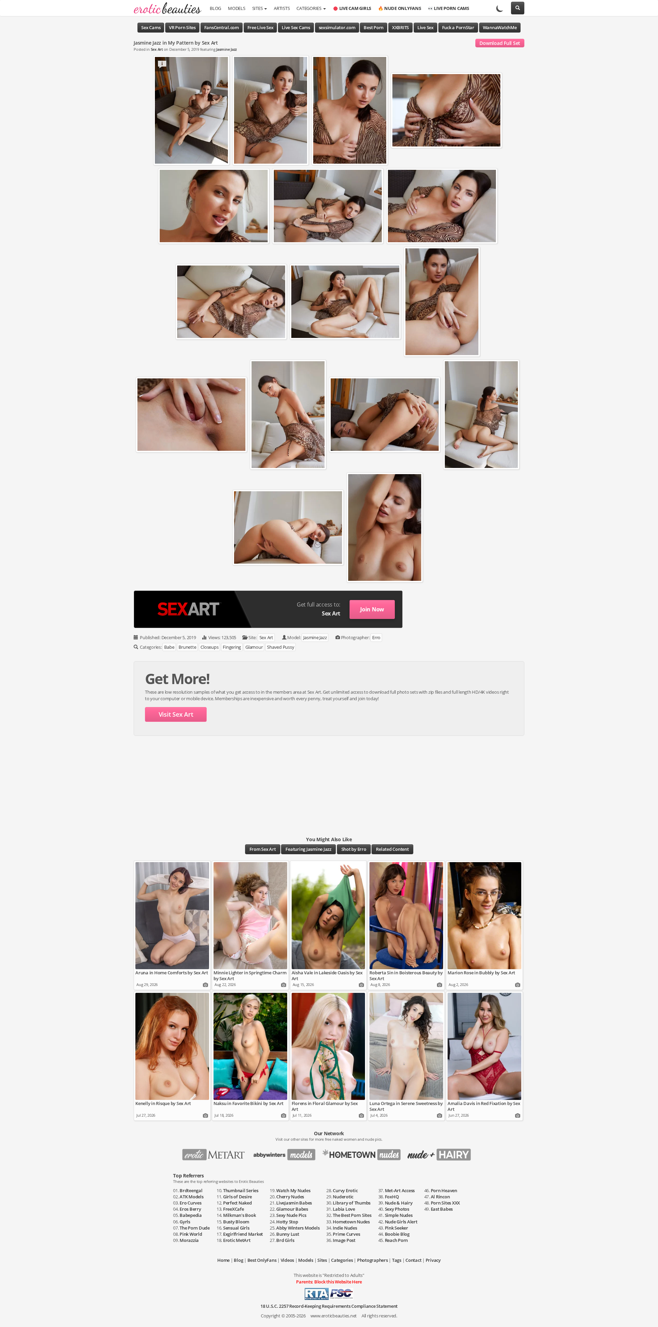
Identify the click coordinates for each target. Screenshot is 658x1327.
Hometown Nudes (351, 1222)
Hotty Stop (287, 1222)
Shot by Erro (353, 849)
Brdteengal (191, 1190)
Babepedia (191, 1215)
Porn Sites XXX (445, 1203)
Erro (376, 637)
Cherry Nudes (290, 1197)
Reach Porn (396, 1240)
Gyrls (185, 1222)
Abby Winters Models (297, 1228)
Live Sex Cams (296, 27)
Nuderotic (343, 1197)
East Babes (442, 1209)
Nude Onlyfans (399, 8)
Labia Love (344, 1209)
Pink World (191, 1234)
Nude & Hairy (399, 1203)
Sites (258, 8)
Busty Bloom (236, 1222)
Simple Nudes (399, 1215)
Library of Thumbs (351, 1203)
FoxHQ (392, 1197)
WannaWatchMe (500, 27)
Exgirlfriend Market (243, 1234)
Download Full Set (499, 43)
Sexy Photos (397, 1209)
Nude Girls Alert (401, 1222)
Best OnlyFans (262, 1260)
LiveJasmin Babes (294, 1203)
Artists (282, 8)
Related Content (392, 849)
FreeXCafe (233, 1209)
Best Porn (373, 27)
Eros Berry (190, 1209)
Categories (309, 8)
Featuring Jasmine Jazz (308, 849)
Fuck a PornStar (458, 27)
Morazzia (189, 1240)
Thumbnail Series (240, 1190)
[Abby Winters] (286, 1152)
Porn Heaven (444, 1190)
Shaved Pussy (280, 647)
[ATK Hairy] (441, 1152)
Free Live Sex (260, 27)
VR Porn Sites (182, 27)
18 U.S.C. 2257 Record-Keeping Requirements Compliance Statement (329, 1306)
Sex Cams (150, 27)
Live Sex (425, 27)
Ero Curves (191, 1203)
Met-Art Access (400, 1190)
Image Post (344, 1240)
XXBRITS (400, 27)
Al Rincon (440, 1197)
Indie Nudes (345, 1228)
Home (223, 1260)
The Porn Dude (195, 1228)
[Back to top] (646, 1315)
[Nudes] (165, 8)
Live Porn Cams (448, 8)
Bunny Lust (287, 1234)
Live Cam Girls (355, 8)
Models (236, 8)
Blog (215, 8)
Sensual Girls (236, 1228)
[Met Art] (216, 1152)
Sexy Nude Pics (291, 1215)
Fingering (232, 647)
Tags (396, 1260)
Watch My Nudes (293, 1190)
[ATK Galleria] (364, 1152)
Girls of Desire (237, 1197)
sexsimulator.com (337, 27)
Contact (413, 1260)
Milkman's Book (239, 1215)
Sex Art (157, 49)
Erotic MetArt (237, 1240)
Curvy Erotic (345, 1190)
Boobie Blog (397, 1234)
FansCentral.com (221, 27)
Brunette (187, 647)
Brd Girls (285, 1240)
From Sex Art (262, 849)
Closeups (209, 647)
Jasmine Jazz (226, 49)
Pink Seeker (396, 1228)
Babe (169, 647)
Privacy (433, 1260)
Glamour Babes (292, 1209)
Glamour (254, 647)
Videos (287, 1260)
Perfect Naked (237, 1203)
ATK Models (192, 1197)
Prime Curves (346, 1234)
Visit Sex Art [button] (176, 714)
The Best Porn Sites (352, 1215)
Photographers (372, 1260)
